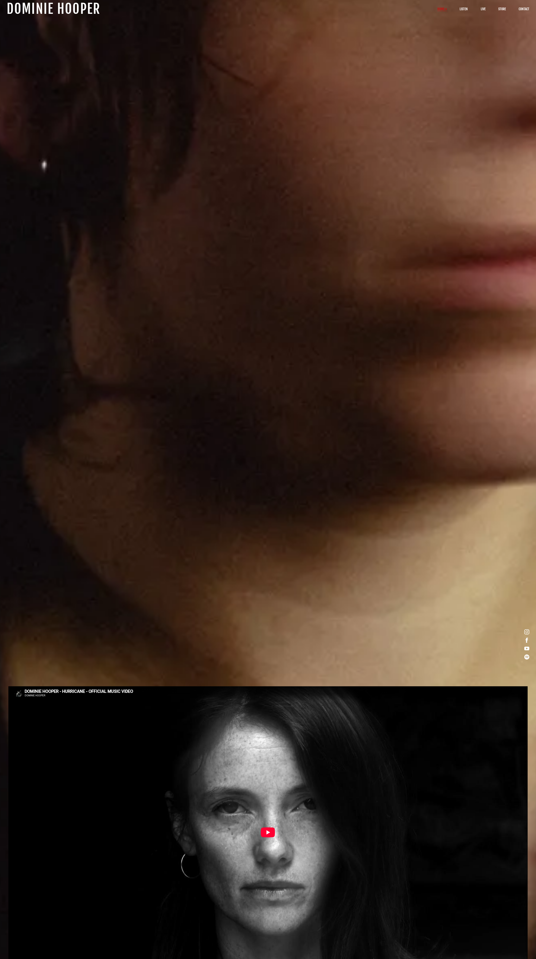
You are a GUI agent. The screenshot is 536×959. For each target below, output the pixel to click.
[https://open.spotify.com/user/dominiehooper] (526, 656)
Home (441, 9)
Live (483, 9)
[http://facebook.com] (526, 640)
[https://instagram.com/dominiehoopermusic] (526, 631)
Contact (524, 9)
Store (502, 9)
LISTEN (464, 9)
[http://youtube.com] (526, 648)
